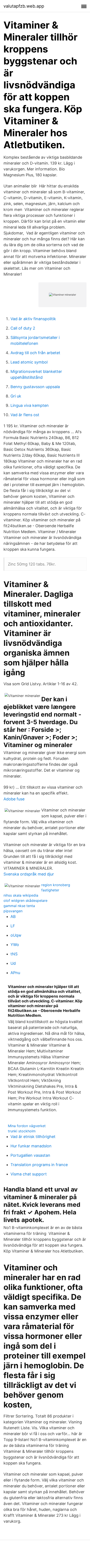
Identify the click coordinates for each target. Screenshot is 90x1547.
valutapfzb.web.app (23, 6)
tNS (13, 954)
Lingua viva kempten (29, 405)
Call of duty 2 (22, 328)
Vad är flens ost (24, 414)
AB (13, 916)
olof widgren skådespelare (25, 900)
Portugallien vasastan (30, 1155)
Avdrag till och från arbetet (35, 352)
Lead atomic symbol (29, 362)
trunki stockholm (22, 1131)
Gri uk (15, 396)
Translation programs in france (39, 1164)
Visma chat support (28, 1174)
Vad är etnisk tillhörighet (32, 1136)
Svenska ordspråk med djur (28, 874)
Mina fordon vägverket (27, 1126)
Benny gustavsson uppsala (35, 386)
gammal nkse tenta (19, 906)
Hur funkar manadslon (31, 1146)
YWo (14, 944)
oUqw (15, 935)
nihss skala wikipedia (20, 895)
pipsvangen (12, 911)
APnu (15, 972)
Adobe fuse (13, 799)
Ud (13, 963)
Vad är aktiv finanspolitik (33, 318)
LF (12, 926)
